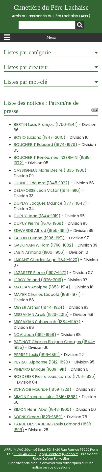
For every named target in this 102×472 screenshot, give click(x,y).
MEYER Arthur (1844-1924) (39, 307)
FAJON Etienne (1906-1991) (39, 238)
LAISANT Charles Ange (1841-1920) (46, 260)
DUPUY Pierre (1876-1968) (38, 223)
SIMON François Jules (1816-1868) (45, 397)
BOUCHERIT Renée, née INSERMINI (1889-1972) (53, 160)
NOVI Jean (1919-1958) (35, 334)
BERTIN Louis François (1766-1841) (46, 124)
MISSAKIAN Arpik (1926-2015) (41, 314)
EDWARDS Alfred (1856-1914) (41, 230)
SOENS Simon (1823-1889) (38, 417)
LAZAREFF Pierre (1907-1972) (41, 273)
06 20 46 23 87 (25, 454)
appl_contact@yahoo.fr (58, 454)
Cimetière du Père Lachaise (51, 11)
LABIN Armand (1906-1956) (39, 252)
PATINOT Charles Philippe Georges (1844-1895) (54, 344)
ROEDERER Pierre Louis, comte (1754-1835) (55, 376)
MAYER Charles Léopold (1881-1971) (47, 294)
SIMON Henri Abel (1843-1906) (42, 409)
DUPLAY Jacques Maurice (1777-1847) (50, 203)
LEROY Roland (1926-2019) (38, 280)
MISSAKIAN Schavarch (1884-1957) (47, 322)
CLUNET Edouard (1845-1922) (41, 183)
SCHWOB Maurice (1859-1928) (42, 389)
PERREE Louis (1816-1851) (37, 355)
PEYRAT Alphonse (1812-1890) (42, 362)
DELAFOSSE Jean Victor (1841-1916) (47, 190)
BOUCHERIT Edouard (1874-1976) (45, 144)
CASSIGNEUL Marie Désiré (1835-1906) (50, 170)
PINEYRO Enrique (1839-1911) (40, 369)
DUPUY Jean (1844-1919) (37, 216)
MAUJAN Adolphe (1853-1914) (42, 287)
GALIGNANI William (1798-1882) (43, 245)
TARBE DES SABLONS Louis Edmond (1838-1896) (53, 426)
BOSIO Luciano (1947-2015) (39, 137)
